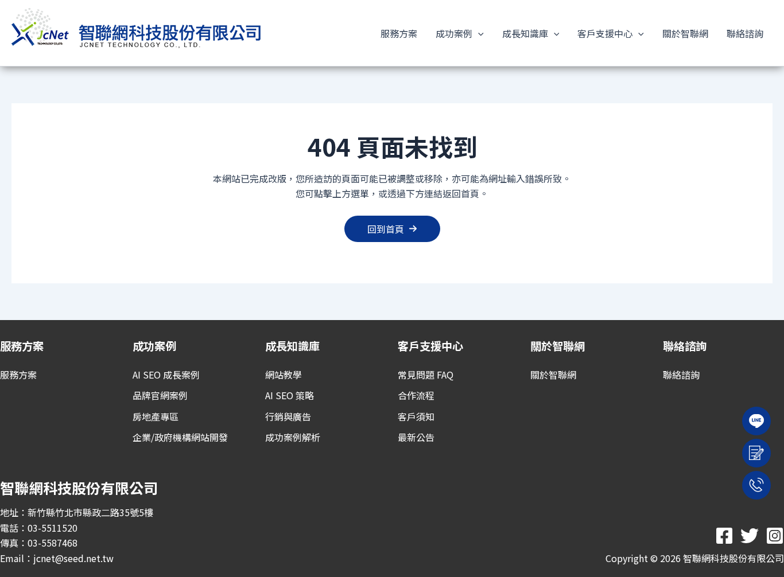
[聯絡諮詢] (681, 374)
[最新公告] (416, 437)
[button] (478, 33)
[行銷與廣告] (288, 416)
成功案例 (454, 33)
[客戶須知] (416, 416)
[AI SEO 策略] (289, 395)
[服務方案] (18, 374)
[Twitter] (749, 536)
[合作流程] (416, 395)
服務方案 (399, 33)
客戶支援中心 (604, 33)
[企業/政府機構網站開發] (180, 437)
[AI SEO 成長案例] (166, 374)
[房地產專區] (155, 416)
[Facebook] (724, 536)
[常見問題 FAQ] (425, 374)
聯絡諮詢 (745, 33)
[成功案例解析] (292, 437)
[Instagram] (775, 536)
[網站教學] (283, 374)
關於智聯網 (685, 33)
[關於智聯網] (553, 374)
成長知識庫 (525, 33)
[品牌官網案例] (160, 395)
